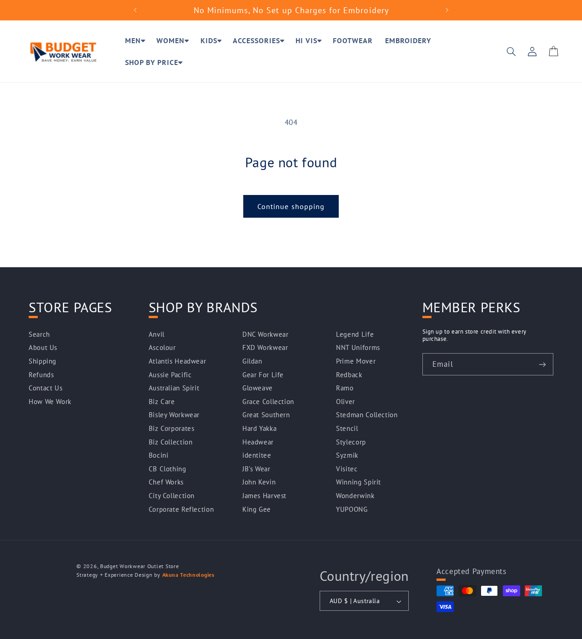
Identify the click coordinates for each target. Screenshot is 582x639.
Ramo (345, 388)
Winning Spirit (358, 482)
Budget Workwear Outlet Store (139, 566)
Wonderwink (355, 495)
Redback (349, 374)
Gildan (252, 361)
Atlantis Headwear (177, 361)
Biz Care (162, 401)
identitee (256, 455)
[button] (134, 40)
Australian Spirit (174, 388)
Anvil (157, 334)
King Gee (256, 509)
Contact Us (45, 388)
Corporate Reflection (181, 509)
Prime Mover (356, 361)
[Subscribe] (542, 364)
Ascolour (162, 348)
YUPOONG (351, 509)
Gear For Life (263, 374)
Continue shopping (291, 206)
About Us (43, 348)
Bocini (159, 455)
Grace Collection (268, 401)
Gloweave (257, 388)
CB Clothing (167, 468)
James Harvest (264, 495)
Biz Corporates (172, 428)
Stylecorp (351, 442)
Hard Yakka (259, 428)
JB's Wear (256, 468)
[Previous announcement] (135, 10)
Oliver (345, 401)
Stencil (347, 428)
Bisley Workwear (174, 415)
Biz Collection (171, 442)
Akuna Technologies (188, 574)
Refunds (41, 374)
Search (39, 334)
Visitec (346, 468)
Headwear (258, 442)
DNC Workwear (265, 334)
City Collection (172, 495)
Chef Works (166, 482)
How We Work (50, 401)
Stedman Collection (366, 415)
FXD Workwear (265, 348)
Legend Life (355, 334)
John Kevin (259, 482)
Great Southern (266, 415)
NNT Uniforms (358, 348)
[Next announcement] (447, 10)
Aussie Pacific (170, 374)
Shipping (42, 361)
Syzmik (347, 455)
